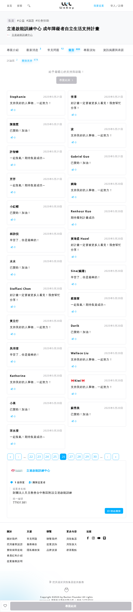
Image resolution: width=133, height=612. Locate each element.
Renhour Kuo (81, 211)
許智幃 (14, 152)
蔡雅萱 (75, 298)
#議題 (30, 20)
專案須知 (89, 50)
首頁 (9, 5)
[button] (28, 5)
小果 (13, 403)
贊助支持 (28, 60)
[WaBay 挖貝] (98, 538)
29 (87, 457)
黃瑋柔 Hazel (80, 239)
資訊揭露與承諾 (113, 50)
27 (71, 457)
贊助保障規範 (15, 550)
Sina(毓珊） (79, 271)
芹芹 (13, 179)
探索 (19, 5)
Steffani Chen (20, 289)
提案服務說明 (15, 561)
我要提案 (99, 5)
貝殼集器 (71, 538)
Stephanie (18, 97)
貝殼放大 (71, 544)
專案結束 (70, 606)
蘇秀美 (75, 408)
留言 (73, 50)
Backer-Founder (73, 597)
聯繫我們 (52, 538)
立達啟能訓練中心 (22, 34)
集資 (11, 20)
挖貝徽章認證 (15, 544)
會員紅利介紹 (15, 555)
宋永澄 (14, 430)
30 (95, 457)
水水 (13, 261)
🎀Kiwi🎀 (78, 381)
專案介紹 (13, 50)
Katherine (17, 376)
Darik (75, 326)
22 (31, 457)
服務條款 (32, 544)
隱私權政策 (33, 550)
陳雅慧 (14, 124)
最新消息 (33, 49)
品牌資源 (52, 550)
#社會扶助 (42, 20)
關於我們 (12, 538)
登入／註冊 (117, 5)
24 (47, 457)
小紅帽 (14, 206)
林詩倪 (14, 234)
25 (55, 457)
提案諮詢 (52, 544)
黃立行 (14, 321)
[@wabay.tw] (87, 538)
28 (79, 457)
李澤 (74, 97)
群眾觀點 (71, 550)
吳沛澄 (14, 348)
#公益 (21, 20)
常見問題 (55, 49)
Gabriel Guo (80, 156)
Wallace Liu (80, 353)
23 (39, 457)
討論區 (11, 60)
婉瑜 (74, 184)
